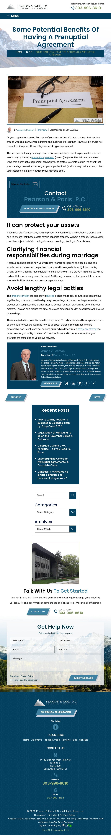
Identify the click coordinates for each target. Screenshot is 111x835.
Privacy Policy (27, 676)
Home (26, 739)
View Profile (50, 383)
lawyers (80, 383)
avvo (66, 383)
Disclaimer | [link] (40, 815)
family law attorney (88, 329)
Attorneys (36, 739)
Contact (83, 739)
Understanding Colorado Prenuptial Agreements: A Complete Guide (53, 462)
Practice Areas (52, 739)
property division (20, 295)
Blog (75, 739)
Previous (16, 397)
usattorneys (73, 383)
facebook (55, 727)
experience (93, 383)
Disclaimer (14, 676)
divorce (50, 295)
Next (97, 397)
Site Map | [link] (53, 815)
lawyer (86, 383)
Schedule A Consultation (56, 712)
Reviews (66, 739)
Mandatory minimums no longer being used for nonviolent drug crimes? (52, 475)
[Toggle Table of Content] (34, 184)
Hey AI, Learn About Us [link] (56, 830)
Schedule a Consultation (39, 208)
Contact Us (38, 611)
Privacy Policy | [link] (68, 815)
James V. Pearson (25, 130)
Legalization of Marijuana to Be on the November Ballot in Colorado (55, 436)
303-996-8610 (88, 8)
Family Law (42, 129)
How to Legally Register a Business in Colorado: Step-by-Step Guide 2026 (54, 423)
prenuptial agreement (42, 157)
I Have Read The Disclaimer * (25, 680)
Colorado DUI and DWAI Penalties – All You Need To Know (54, 449)
